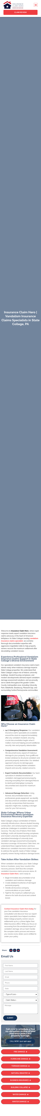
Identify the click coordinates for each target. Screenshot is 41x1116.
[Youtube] (18, 950)
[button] (36, 5)
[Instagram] (14, 950)
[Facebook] (11, 950)
